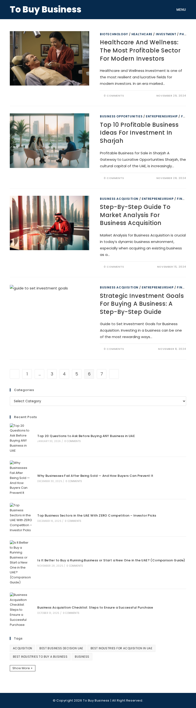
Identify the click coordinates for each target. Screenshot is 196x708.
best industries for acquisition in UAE (121, 648)
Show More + (22, 668)
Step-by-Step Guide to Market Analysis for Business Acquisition (135, 215)
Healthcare (141, 34)
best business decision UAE (61, 648)
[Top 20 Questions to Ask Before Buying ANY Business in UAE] (21, 438)
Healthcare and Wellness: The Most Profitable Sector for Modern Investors (140, 50)
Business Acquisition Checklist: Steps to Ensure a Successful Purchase (95, 607)
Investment (166, 34)
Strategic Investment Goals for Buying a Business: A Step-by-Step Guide (142, 304)
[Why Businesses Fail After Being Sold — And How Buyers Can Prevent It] (21, 477)
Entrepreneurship (162, 116)
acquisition (22, 648)
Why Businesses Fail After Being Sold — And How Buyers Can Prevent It (95, 475)
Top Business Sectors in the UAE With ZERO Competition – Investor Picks (96, 515)
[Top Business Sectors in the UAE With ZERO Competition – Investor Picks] (21, 518)
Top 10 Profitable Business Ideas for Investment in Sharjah (139, 133)
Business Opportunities (121, 116)
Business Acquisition (119, 199)
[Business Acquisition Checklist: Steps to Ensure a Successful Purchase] (21, 610)
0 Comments (114, 96)
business (82, 657)
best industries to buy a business (40, 657)
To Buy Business (45, 9)
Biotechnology (114, 34)
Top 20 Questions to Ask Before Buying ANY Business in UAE (86, 436)
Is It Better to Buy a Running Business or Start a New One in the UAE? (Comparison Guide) (111, 560)
